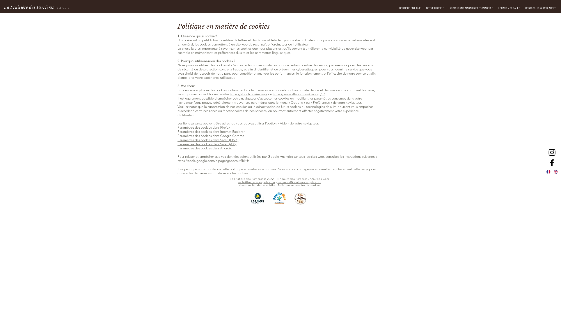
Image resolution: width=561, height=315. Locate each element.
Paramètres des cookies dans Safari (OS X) (208, 140)
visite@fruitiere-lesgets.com (256, 182)
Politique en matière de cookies (299, 185)
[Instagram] (552, 152)
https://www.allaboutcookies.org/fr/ (299, 94)
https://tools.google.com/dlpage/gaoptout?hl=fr (213, 161)
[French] (550, 171)
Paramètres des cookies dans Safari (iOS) (207, 144)
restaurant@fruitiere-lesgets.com (299, 182)
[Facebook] (552, 162)
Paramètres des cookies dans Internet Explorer (211, 132)
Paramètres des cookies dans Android (205, 148)
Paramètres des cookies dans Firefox (204, 127)
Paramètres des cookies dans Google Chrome (211, 136)
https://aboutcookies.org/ (248, 94)
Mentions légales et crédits (257, 185)
